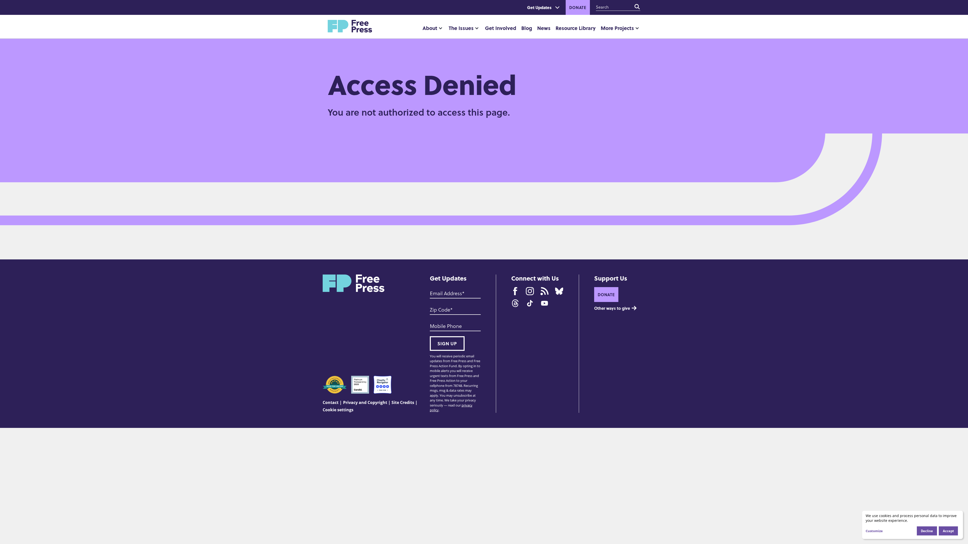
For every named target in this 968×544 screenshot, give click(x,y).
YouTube (544, 303)
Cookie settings (338, 410)
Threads (515, 303)
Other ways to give (612, 308)
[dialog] (912, 525)
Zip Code (440, 309)
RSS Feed (544, 291)
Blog (526, 27)
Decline (927, 530)
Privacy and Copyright (365, 402)
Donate (577, 7)
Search (637, 7)
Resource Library (576, 27)
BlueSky (559, 291)
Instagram (530, 291)
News (544, 27)
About (429, 27)
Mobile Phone (446, 326)
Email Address (446, 293)
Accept (948, 530)
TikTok (530, 303)
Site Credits (402, 402)
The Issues (461, 27)
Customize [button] (874, 531)
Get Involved (500, 27)
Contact (331, 402)
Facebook (515, 291)
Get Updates (539, 7)
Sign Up (447, 343)
